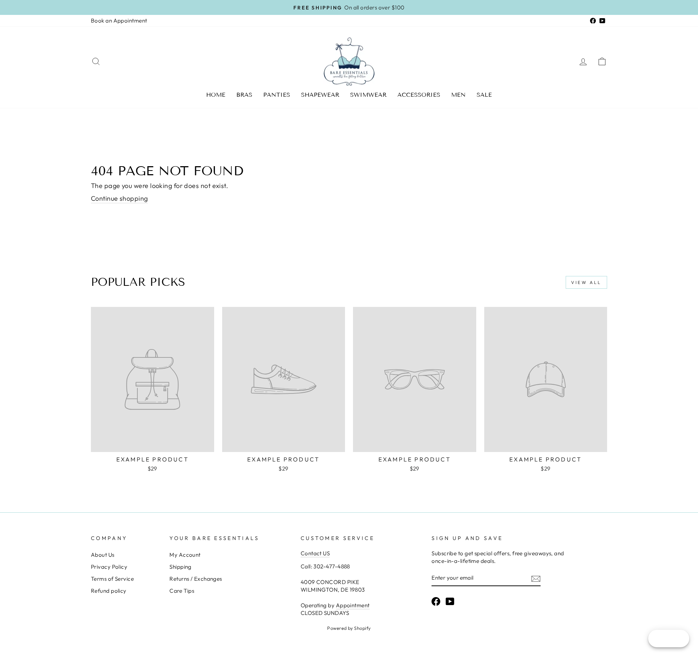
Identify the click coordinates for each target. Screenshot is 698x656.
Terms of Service (112, 578)
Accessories (418, 94)
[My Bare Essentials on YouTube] (450, 601)
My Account (185, 554)
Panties (276, 94)
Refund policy (109, 590)
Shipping (180, 566)
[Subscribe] (536, 578)
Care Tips (181, 590)
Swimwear (368, 94)
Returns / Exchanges (195, 578)
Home (215, 94)
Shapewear (320, 94)
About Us (103, 554)
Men (458, 94)
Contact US (315, 553)
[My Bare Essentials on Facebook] (436, 601)
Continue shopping (119, 198)
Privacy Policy (109, 566)
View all (586, 282)
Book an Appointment (119, 20)
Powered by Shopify (348, 628)
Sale (484, 94)
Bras (244, 94)
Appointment (353, 605)
